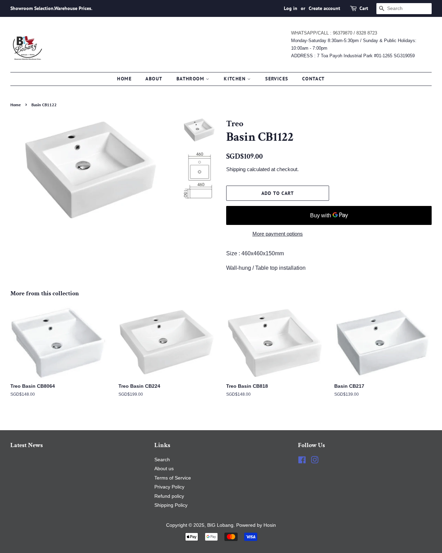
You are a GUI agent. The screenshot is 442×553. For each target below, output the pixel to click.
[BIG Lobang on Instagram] (314, 461)
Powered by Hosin (255, 525)
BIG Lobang (220, 525)
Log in (290, 8)
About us (164, 468)
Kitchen (235, 79)
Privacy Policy (169, 487)
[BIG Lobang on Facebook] (302, 461)
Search (162, 459)
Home (124, 79)
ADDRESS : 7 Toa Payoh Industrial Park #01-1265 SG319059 (353, 55)
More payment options (277, 234)
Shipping (236, 169)
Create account (324, 8)
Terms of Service (172, 478)
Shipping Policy (171, 505)
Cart (363, 8)
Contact (313, 79)
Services (276, 79)
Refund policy (169, 496)
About (153, 79)
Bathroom (191, 79)
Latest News (26, 445)
